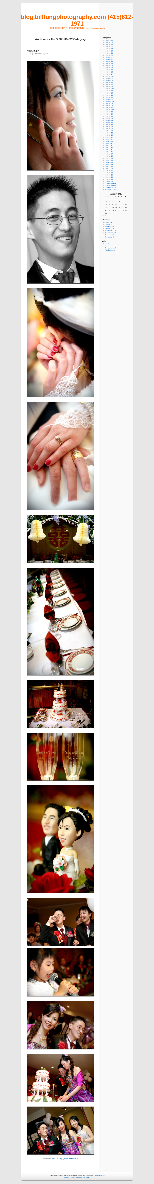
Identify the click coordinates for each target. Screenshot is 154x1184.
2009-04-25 (109, 63)
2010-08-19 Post (110, 185)
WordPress (101, 1175)
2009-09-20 (109, 122)
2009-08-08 (109, 103)
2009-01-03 (109, 42)
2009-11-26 (109, 152)
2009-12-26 (109, 168)
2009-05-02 (33, 51)
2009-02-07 (109, 49)
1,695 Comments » (70, 1159)
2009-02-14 (109, 51)
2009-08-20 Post (110, 110)
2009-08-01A (109, 101)
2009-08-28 (109, 112)
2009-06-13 (109, 82)
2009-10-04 (109, 133)
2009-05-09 (109, 68)
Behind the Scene (111, 190)
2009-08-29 (109, 114)
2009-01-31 (109, 47)
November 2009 (110, 233)
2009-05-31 (109, 78)
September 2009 (110, 237)
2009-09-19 (109, 120)
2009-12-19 (109, 164)
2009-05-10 (109, 70)
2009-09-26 (109, 126)
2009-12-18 (109, 162)
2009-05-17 (109, 74)
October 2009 (109, 235)
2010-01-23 (109, 173)
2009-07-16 (109, 93)
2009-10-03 (109, 131)
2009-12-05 (109, 156)
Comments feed (110, 248)
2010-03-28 (109, 181)
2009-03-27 (109, 59)
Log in (107, 244)
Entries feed (109, 246)
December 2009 (110, 230)
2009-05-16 (109, 72)
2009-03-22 (109, 57)
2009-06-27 (109, 84)
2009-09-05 (109, 118)
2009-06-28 (109, 87)
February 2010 (110, 226)
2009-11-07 (109, 145)
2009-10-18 (109, 141)
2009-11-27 (109, 154)
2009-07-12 (109, 91)
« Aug (104, 215)
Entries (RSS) (69, 1177)
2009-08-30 (109, 116)
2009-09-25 (109, 124)
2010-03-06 (109, 177)
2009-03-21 (109, 55)
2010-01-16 (109, 171)
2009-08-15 (109, 108)
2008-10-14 (109, 40)
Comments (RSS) (83, 1177)
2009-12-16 (109, 160)
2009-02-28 (109, 53)
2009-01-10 (109, 44)
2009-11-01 (109, 143)
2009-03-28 (109, 61)
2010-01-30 (109, 175)
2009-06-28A (109, 89)
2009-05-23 (109, 76)
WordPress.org (110, 250)
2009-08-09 (109, 105)
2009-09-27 (109, 129)
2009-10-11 (109, 137)
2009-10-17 (109, 139)
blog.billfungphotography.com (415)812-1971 (77, 20)
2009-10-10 (109, 135)
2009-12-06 (109, 158)
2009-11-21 (109, 150)
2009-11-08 (109, 147)
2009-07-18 (109, 95)
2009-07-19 (109, 97)
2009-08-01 (109, 99)
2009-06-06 (109, 80)
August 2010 (109, 222)
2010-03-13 (109, 179)
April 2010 (108, 224)
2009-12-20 (109, 166)
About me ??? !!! (110, 187)
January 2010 (109, 228)
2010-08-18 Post (110, 183)
